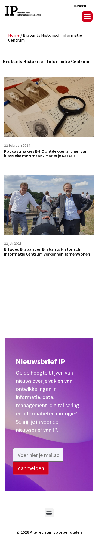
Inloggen (80, 5)
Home (14, 35)
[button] (87, 16)
